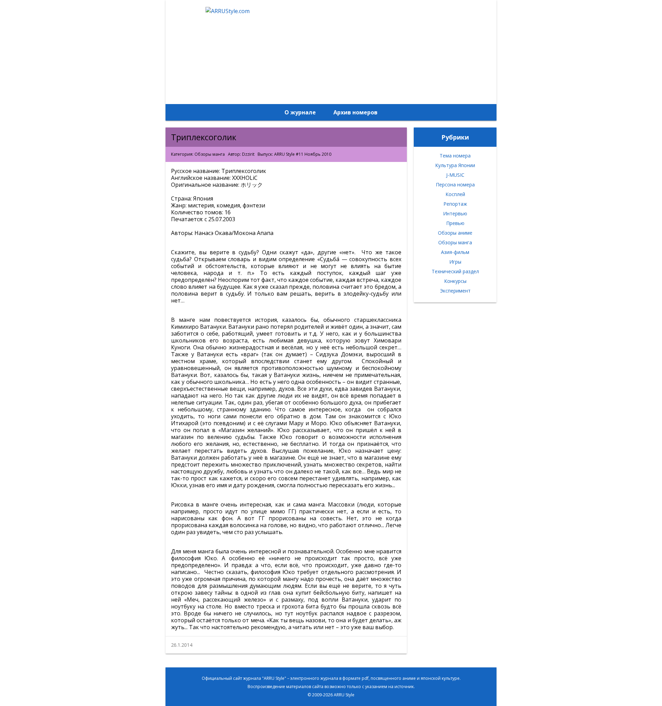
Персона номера (455, 184)
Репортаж (455, 204)
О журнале (300, 112)
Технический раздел (455, 271)
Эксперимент (455, 290)
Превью (455, 223)
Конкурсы (455, 281)
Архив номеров (355, 112)
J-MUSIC (455, 175)
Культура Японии (455, 165)
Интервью (455, 213)
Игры (455, 261)
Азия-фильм (455, 252)
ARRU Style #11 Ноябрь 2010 (302, 154)
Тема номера (455, 155)
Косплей (455, 194)
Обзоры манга (209, 154)
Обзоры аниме (455, 232)
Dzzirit (248, 154)
